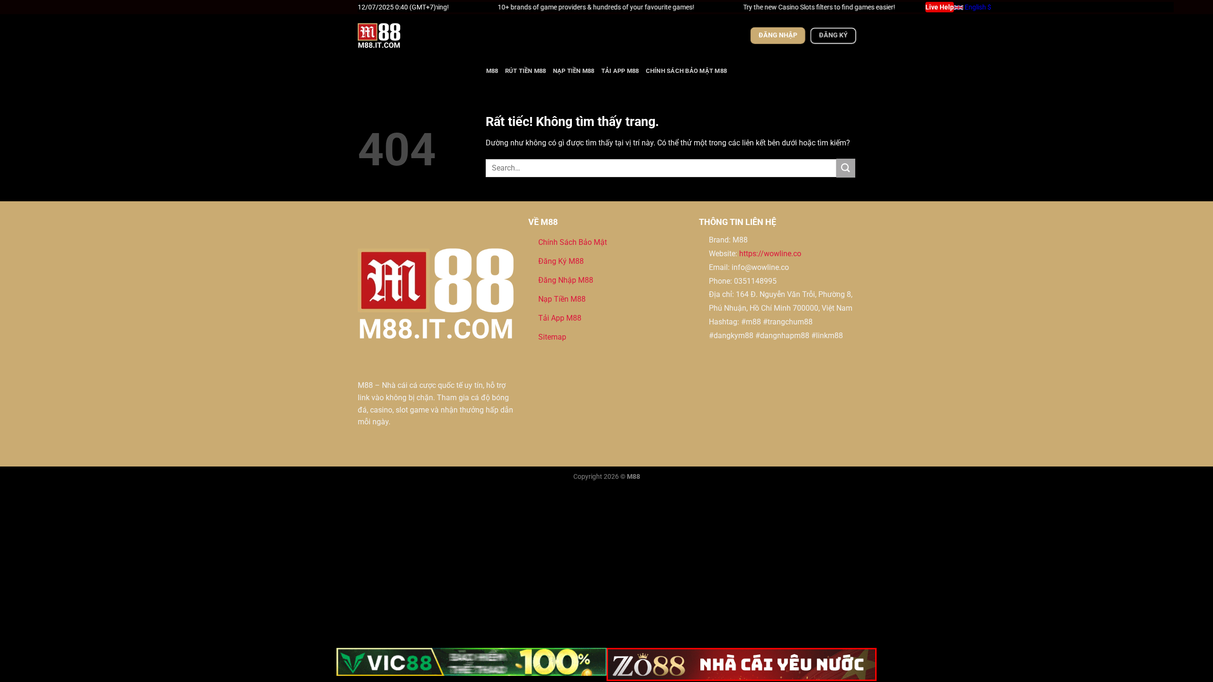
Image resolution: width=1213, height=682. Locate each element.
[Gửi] (845, 168)
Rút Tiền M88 (525, 70)
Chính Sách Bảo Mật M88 (686, 70)
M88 (492, 70)
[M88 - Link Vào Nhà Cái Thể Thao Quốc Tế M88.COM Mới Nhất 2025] (405, 35)
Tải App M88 (620, 70)
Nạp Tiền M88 (574, 70)
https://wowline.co (770, 253)
